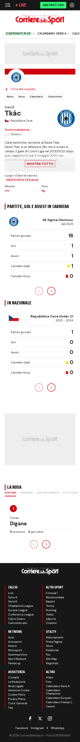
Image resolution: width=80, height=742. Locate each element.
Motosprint (15, 650)
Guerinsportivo (17, 654)
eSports (51, 619)
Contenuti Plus (18, 33)
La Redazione (16, 682)
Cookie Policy (16, 694)
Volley (50, 614)
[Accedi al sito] (72, 5)
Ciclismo (51, 623)
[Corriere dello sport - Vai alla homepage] (40, 19)
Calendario (36, 96)
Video (49, 677)
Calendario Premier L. (59, 702)
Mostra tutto (40, 164)
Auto (11, 637)
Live (22, 5)
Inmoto (12, 646)
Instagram (37, 728)
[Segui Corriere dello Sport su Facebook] (30, 718)
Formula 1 (52, 593)
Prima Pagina (54, 642)
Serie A (12, 597)
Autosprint (15, 642)
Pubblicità (52, 650)
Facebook (22, 728)
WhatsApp (57, 728)
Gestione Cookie (19, 690)
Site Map (51, 659)
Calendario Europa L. (59, 698)
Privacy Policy (16, 699)
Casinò (50, 706)
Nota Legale (16, 686)
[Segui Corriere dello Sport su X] (40, 718)
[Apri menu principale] (7, 5)
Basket (50, 601)
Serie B (12, 601)
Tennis (50, 606)
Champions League (20, 606)
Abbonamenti (54, 637)
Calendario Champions (53, 692)
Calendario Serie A (52, 33)
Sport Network (17, 659)
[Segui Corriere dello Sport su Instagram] (49, 718)
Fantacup (14, 663)
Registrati (52, 663)
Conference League (21, 614)
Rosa (22, 96)
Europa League (17, 610)
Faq (10, 707)
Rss (48, 654)
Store (49, 646)
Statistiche (55, 96)
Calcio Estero (16, 619)
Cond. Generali (17, 703)
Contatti (13, 677)
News (10, 96)
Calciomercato (17, 623)
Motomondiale (55, 597)
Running (51, 610)
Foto (49, 682)
